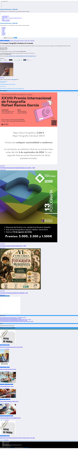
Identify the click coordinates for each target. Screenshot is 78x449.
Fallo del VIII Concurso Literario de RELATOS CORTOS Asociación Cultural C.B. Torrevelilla (17, 437)
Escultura (3, 33)
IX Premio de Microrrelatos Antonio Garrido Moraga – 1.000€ (10, 318)
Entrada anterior (2, 82)
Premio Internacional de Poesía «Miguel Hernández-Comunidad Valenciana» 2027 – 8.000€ (15, 319)
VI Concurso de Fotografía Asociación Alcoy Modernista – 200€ (14, 292)
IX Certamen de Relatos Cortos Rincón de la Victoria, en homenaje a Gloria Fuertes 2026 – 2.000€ (16, 321)
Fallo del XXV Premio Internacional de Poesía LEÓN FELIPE (11, 347)
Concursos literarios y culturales (9, 9)
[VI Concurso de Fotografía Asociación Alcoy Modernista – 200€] (20, 289)
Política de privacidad (5, 20)
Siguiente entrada (3, 86)
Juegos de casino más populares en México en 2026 (9, 401)
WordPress (12, 447)
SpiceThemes (26, 447)
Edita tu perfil (13, 79)
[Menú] (0, 13)
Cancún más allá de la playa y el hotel (6, 386)
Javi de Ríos (21, 40)
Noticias (3, 34)
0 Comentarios (32, 40)
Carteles (3, 30)
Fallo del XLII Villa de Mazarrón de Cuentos (8, 369)
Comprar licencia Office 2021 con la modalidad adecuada (10, 417)
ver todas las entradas (3, 81)
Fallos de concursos (3, 367)
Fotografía (4, 28)
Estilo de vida (2, 384)
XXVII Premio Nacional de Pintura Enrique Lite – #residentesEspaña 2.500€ (13, 317)
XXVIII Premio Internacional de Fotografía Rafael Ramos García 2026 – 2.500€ (17, 167)
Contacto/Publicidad (5, 16)
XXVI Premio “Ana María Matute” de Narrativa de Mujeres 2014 (12, 88)
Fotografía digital (6, 40)
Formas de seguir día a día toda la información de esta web (12, 444)
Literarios (3, 27)
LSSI (3, 18)
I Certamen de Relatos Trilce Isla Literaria (7, 84)
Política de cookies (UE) (6, 19)
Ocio (9, 399)
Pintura (3, 29)
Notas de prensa (7, 384)
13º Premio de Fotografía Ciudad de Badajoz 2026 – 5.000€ (13, 245)
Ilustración (4, 32)
